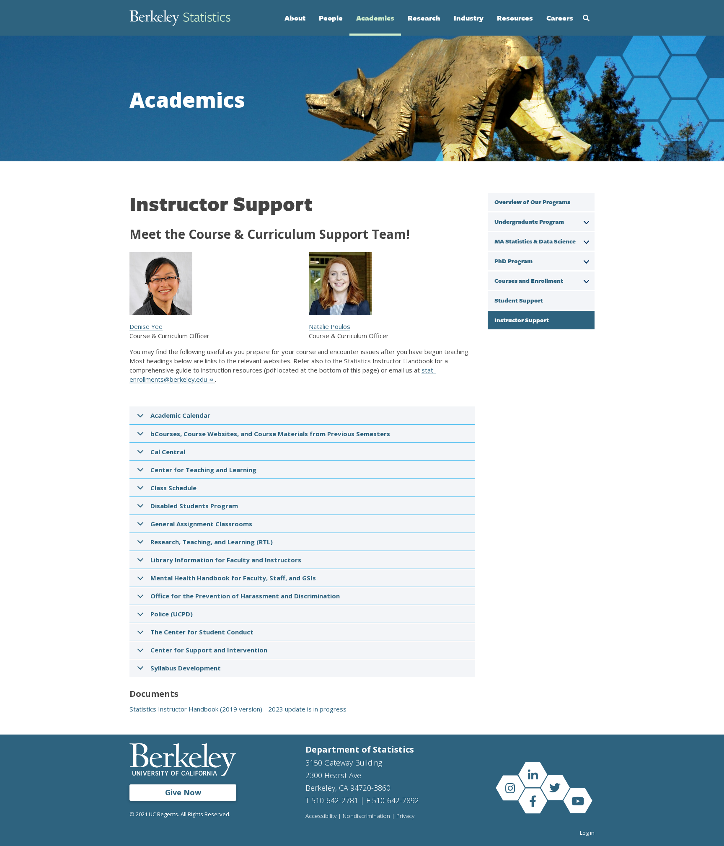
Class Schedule (173, 488)
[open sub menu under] (586, 221)
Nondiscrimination (366, 816)
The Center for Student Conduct (201, 632)
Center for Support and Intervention (208, 650)
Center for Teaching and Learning (203, 470)
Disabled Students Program (194, 506)
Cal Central (167, 452)
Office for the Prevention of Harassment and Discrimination (245, 596)
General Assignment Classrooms (201, 524)
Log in (587, 832)
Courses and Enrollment (528, 280)
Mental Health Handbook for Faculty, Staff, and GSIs (233, 578)
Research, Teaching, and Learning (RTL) (211, 542)
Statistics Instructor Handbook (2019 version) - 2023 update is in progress (237, 709)
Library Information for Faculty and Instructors (225, 560)
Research (424, 18)
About (294, 18)
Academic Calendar (180, 415)
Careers (559, 18)
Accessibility (320, 816)
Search (586, 18)
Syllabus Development (185, 668)
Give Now (183, 792)
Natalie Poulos (329, 326)
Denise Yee (146, 326)
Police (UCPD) (171, 614)
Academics (375, 18)
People (331, 18)
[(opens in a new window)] (533, 775)
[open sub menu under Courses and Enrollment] (586, 280)
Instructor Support (521, 320)
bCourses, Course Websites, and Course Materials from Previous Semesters (270, 433)
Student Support (518, 300)
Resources (515, 18)
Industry (469, 18)
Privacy (405, 816)
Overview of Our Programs (532, 201)
